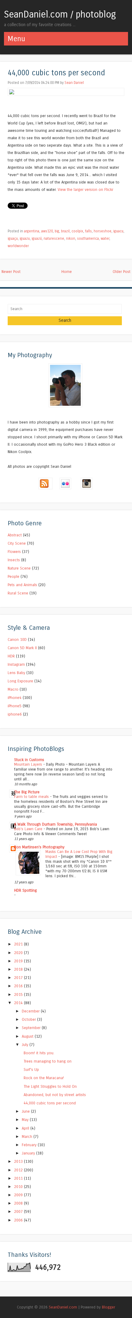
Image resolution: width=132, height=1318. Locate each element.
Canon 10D (17, 639)
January (29, 1153)
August (28, 1036)
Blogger (108, 1307)
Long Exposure (20, 681)
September (32, 1027)
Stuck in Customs (29, 759)
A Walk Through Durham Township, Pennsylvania (55, 824)
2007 (19, 1211)
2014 (19, 1002)
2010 (19, 1186)
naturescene (54, 238)
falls (88, 231)
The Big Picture (27, 792)
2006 (19, 1220)
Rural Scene (18, 593)
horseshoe (102, 231)
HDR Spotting (25, 890)
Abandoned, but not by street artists (55, 1094)
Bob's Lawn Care (29, 829)
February (30, 1144)
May (26, 1119)
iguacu (118, 231)
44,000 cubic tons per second (56, 73)
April (26, 1128)
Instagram (16, 664)
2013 (19, 1161)
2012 (19, 1170)
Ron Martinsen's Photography (39, 847)
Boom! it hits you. (39, 1053)
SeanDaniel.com (63, 1307)
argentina (31, 231)
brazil (65, 231)
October (29, 1019)
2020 (19, 952)
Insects (14, 560)
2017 (19, 977)
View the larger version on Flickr (85, 189)
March (27, 1136)
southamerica (88, 238)
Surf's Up (31, 1069)
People (13, 576)
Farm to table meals (32, 797)
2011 (19, 1178)
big (57, 231)
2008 (19, 1203)
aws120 (47, 231)
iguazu (25, 238)
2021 (19, 944)
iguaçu (13, 238)
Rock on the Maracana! (44, 1077)
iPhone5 (14, 706)
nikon (70, 238)
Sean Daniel (74, 83)
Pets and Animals (22, 584)
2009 (19, 1195)
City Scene (17, 543)
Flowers (14, 551)
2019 (19, 961)
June (26, 1111)
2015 (19, 994)
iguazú (37, 238)
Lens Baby (16, 672)
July (25, 1044)
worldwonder (18, 246)
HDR (11, 656)
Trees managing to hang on (48, 1061)
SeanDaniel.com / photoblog (60, 14)
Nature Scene (19, 568)
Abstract (15, 535)
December (31, 1011)
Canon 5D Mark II (22, 647)
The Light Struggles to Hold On (50, 1086)
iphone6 (15, 714)
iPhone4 (14, 697)
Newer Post (11, 271)
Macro (13, 689)
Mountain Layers (28, 764)
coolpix (77, 231)
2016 (19, 986)
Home (66, 271)
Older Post (121, 271)
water (105, 238)
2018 (19, 969)
